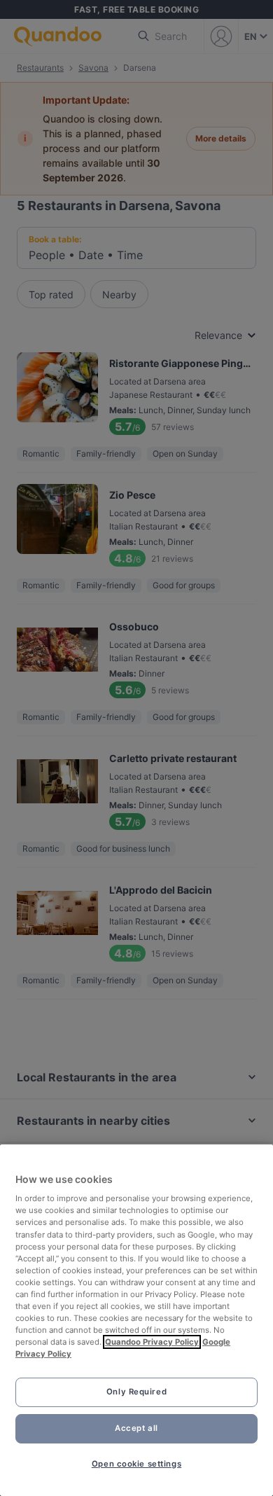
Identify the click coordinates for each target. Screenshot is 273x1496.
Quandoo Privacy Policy (152, 1342)
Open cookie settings (136, 1464)
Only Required (136, 1392)
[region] (136, 1320)
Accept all (136, 1428)
